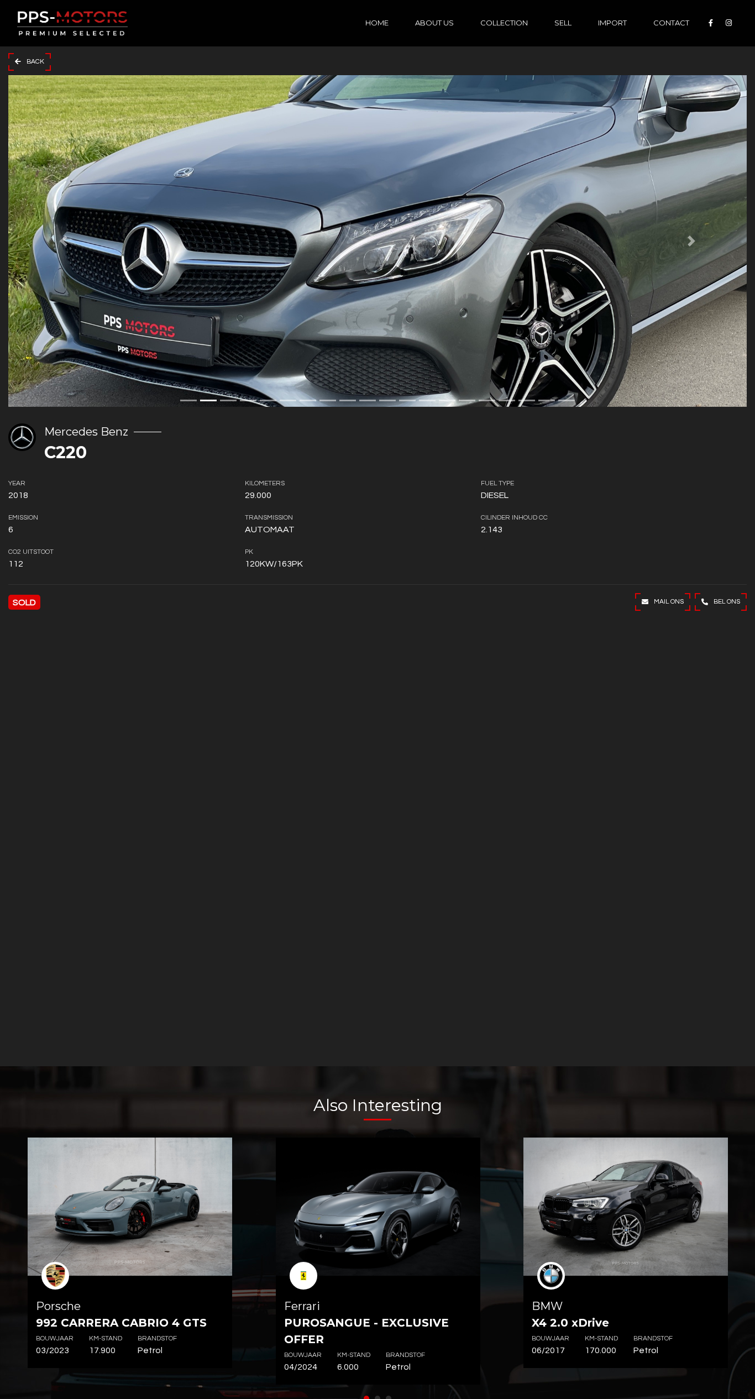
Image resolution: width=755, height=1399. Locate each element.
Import (612, 22)
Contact (671, 22)
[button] (63, 241)
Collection (504, 22)
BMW (570, 1314)
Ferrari (366, 1323)
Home (377, 22)
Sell (563, 22)
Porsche (121, 1314)
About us (434, 22)
